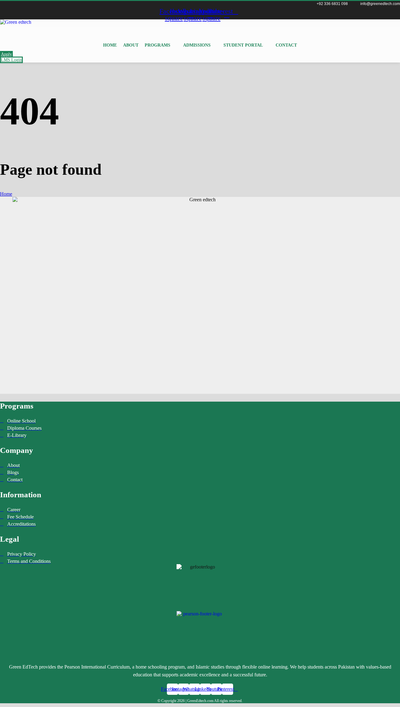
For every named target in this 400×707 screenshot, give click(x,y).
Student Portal (243, 45)
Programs (157, 45)
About (130, 45)
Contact (286, 45)
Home (110, 45)
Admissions (197, 45)
